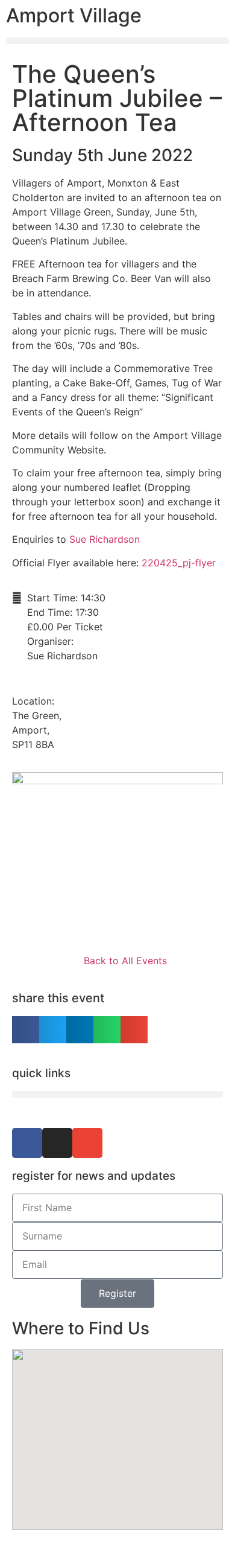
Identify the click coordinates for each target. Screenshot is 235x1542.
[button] (117, 40)
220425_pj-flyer (179, 563)
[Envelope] (87, 1143)
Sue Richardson (104, 539)
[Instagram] (57, 1143)
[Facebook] (27, 1143)
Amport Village (74, 15)
